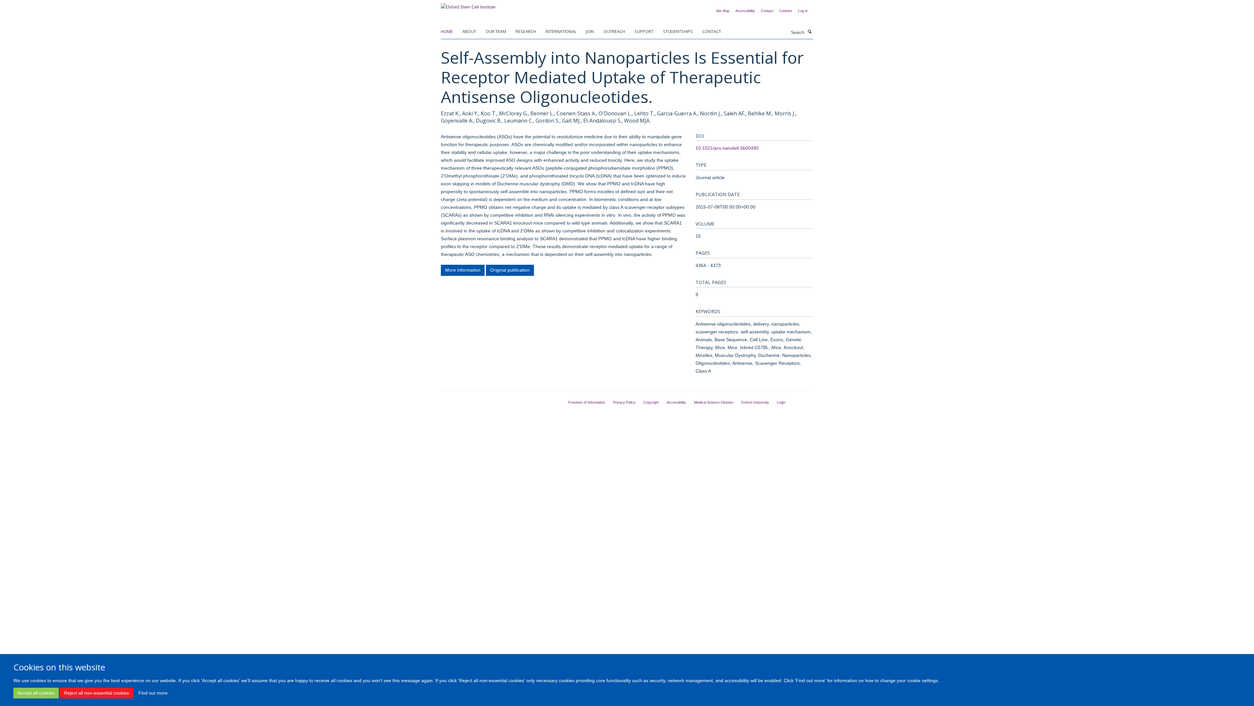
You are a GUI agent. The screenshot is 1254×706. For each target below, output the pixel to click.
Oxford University (755, 402)
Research (526, 31)
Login (781, 402)
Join (590, 31)
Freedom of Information (586, 402)
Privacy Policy (624, 402)
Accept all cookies (36, 693)
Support (644, 31)
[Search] (809, 32)
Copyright (651, 402)
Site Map (723, 11)
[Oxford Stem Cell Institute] (468, 5)
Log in (803, 11)
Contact (767, 11)
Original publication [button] (510, 270)
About (469, 31)
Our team (496, 31)
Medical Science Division (713, 402)
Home (447, 31)
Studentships (678, 31)
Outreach (614, 31)
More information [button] (462, 270)
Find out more (153, 693)
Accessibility (745, 11)
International (561, 31)
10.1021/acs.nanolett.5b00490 (727, 148)
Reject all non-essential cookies (96, 693)
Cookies (785, 11)
